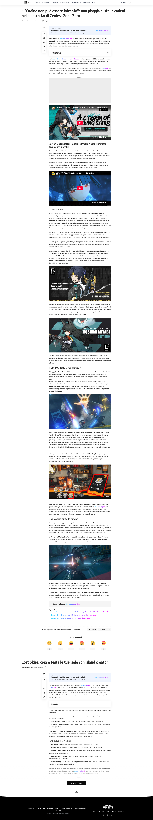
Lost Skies (52, 688)
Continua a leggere (76, 783)
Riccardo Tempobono (28, 21)
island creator (86, 685)
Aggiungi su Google (101, 30)
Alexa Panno (25, 806)
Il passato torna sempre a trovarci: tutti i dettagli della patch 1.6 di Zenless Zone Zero (80, 612)
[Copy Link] (44, 51)
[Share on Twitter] (44, 38)
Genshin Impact (100, 507)
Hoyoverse (105, 68)
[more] (97, 2)
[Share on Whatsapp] (44, 42)
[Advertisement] (80, 90)
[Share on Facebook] (44, 34)
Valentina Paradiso (27, 667)
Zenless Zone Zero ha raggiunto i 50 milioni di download (70, 618)
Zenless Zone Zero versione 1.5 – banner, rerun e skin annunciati (73, 615)
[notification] (118, 3)
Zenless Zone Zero (66, 39)
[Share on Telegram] (44, 46)
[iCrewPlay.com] (27, 2)
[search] (121, 2)
